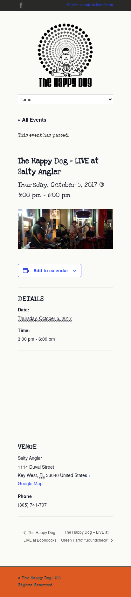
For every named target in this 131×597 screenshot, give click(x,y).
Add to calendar (50, 270)
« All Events (32, 119)
